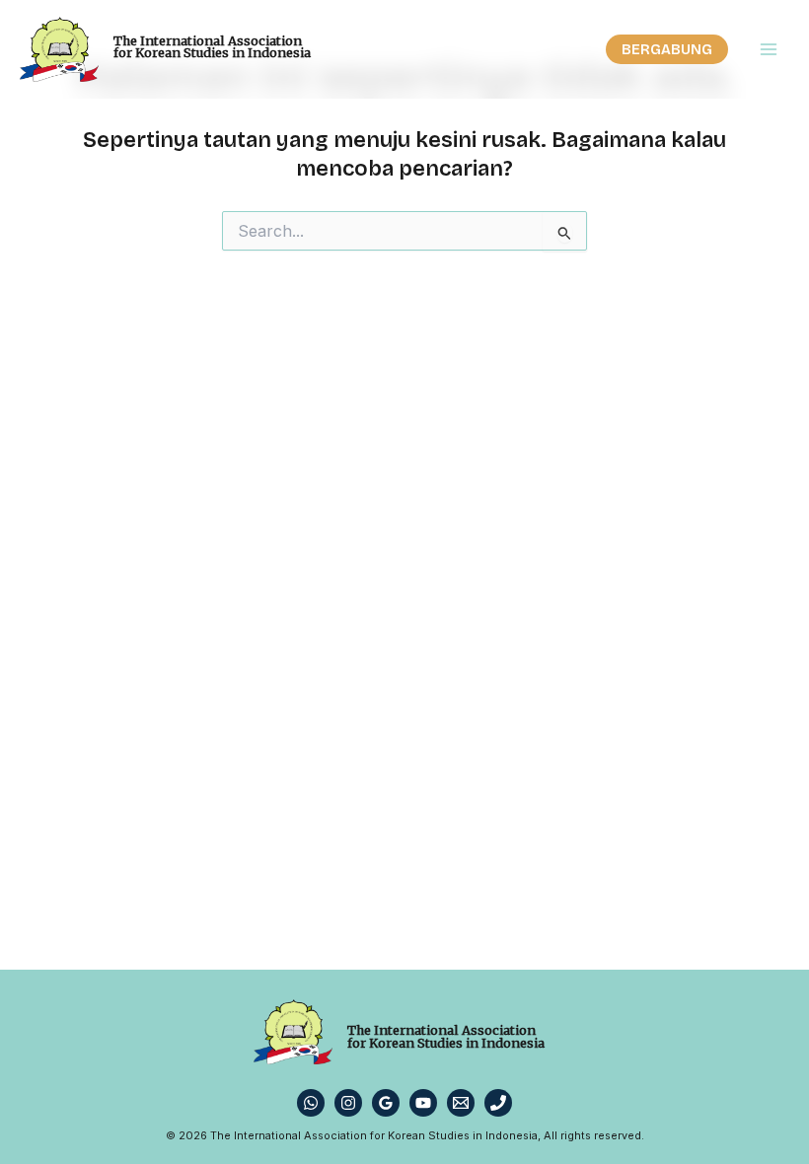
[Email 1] (461, 1103)
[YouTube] (423, 1103)
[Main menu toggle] (768, 49)
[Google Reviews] (386, 1103)
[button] (667, 50)
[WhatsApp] (311, 1103)
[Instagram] (348, 1103)
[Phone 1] (498, 1103)
